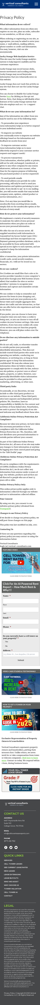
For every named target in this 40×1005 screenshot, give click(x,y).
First (5, 605)
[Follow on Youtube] (16, 847)
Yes (6, 642)
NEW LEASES (9, 871)
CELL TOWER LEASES (13, 864)
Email (7, 618)
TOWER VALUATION (12, 889)
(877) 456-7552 (9, 841)
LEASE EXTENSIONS (12, 874)
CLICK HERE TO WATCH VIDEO (21, 576)
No (6, 646)
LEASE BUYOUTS (11, 878)
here (9, 96)
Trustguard (5, 509)
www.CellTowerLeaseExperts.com (20, 983)
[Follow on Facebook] (6, 847)
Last (4, 613)
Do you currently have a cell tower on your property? (20, 637)
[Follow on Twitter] (11, 847)
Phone (7, 627)
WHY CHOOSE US (11, 885)
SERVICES (8, 860)
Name (7, 596)
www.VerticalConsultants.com (19, 985)
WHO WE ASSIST (11, 882)
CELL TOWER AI (11, 892)
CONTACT (8, 896)
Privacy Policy (9, 993)
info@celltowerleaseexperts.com (16, 833)
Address (8, 650)
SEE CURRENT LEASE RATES (16, 867)
